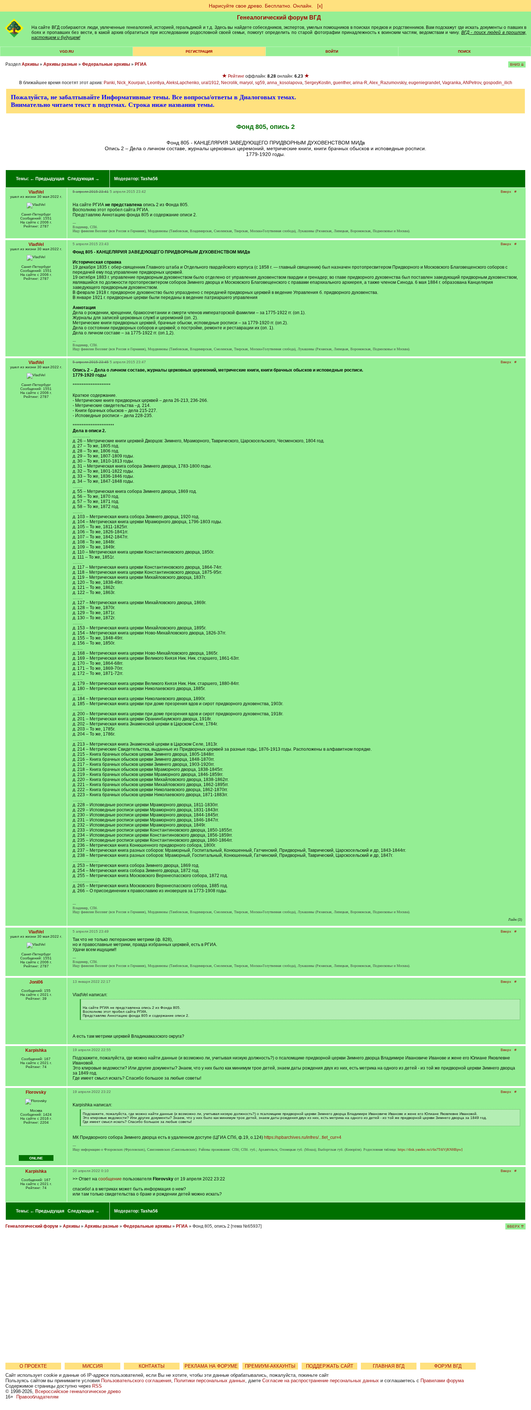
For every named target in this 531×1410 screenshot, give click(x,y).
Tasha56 (149, 178)
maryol (246, 82)
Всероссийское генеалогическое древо (78, 1391)
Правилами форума (442, 1380)
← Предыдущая (47, 178)
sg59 (260, 82)
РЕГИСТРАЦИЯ (199, 51)
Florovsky (36, 1092)
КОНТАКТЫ (152, 1366)
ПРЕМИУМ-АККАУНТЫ (270, 1366)
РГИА (141, 64)
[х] (320, 6)
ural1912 (210, 82)
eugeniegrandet (424, 82)
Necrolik (229, 82)
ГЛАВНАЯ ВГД (389, 1366)
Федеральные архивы (106, 64)
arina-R (360, 82)
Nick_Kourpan (131, 82)
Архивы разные (60, 64)
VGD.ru (67, 51)
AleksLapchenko (182, 82)
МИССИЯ (92, 1366)
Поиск (464, 51)
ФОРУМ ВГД (448, 1366)
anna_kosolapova (284, 82)
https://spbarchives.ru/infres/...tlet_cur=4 (302, 1137)
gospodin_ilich (497, 82)
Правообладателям (37, 1397)
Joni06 (36, 982)
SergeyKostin (318, 82)
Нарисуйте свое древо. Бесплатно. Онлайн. (261, 6)
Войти (331, 51)
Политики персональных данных (209, 1380)
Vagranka (451, 82)
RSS (97, 1386)
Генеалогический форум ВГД (279, 17)
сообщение (110, 1178)
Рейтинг (236, 76)
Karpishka (36, 1050)
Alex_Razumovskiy (387, 82)
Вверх (506, 192)
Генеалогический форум (31, 1226)
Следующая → (83, 178)
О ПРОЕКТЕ (33, 1366)
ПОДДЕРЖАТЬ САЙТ (329, 1366)
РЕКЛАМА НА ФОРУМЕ (211, 1366)
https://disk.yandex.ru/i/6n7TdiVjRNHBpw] (430, 1149)
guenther (341, 82)
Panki (109, 82)
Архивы (30, 64)
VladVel (36, 192)
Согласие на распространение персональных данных (320, 1380)
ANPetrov (472, 82)
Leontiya (155, 82)
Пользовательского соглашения (136, 1380)
